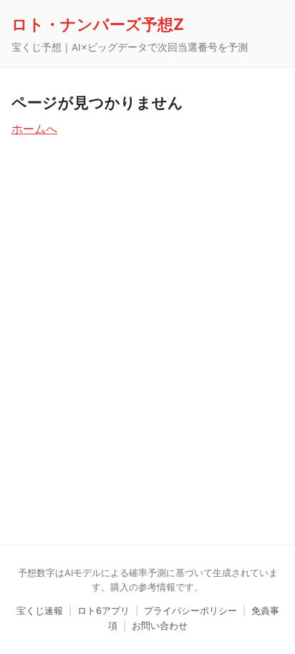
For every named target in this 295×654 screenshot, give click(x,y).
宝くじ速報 (39, 610)
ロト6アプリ (103, 610)
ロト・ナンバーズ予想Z (97, 24)
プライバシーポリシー (190, 610)
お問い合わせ (160, 625)
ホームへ (34, 129)
